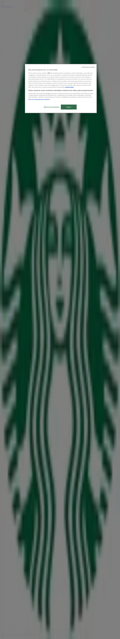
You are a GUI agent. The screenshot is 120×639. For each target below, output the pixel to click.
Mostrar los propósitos (51, 107)
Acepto (68, 107)
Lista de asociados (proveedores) (39, 99)
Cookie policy (69, 87)
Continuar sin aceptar (88, 67)
